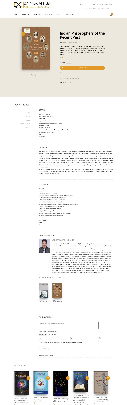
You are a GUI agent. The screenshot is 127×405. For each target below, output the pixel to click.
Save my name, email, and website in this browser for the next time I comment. (61, 342)
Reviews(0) (27, 127)
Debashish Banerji (40, 402)
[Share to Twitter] (67, 82)
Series (59, 14)
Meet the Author (25, 124)
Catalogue (49, 14)
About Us (25, 14)
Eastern (68, 79)
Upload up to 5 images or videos (48, 332)
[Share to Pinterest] (65, 82)
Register (100, 4)
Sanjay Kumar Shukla (69, 43)
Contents (27, 120)
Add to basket (83, 68)
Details (28, 112)
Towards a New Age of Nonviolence (61, 399)
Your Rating (44, 317)
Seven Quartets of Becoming (40, 398)
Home (16, 14)
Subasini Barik (99, 401)
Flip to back (37, 75)
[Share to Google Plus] (71, 82)
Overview (27, 116)
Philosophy (75, 79)
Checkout (109, 4)
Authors (37, 14)
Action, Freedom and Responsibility (101, 398)
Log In (92, 4)
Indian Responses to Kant (43, 301)
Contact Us (69, 14)
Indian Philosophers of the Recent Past (57, 301)
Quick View (60, 383)
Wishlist (85, 4)
